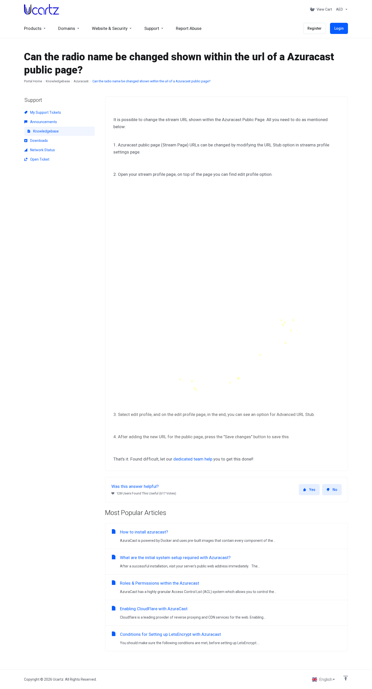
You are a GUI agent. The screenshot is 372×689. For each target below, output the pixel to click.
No (335, 490)
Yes (312, 490)
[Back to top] (345, 678)
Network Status (42, 150)
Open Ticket (39, 159)
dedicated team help (192, 459)
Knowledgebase (58, 81)
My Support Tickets (45, 112)
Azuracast (81, 81)
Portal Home (33, 81)
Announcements (43, 122)
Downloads (38, 141)
